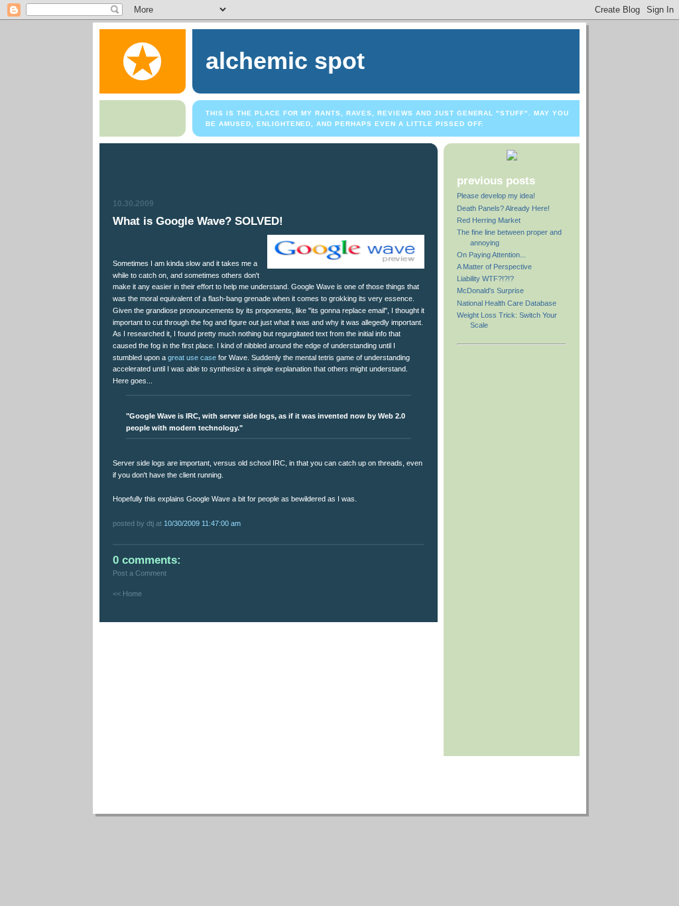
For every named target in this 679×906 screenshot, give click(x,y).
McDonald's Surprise (490, 290)
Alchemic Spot (285, 61)
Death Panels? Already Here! (503, 208)
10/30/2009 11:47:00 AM (202, 523)
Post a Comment (139, 573)
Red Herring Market (489, 220)
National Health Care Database (506, 303)
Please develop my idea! (496, 196)
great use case (192, 357)
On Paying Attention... (491, 255)
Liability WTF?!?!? (485, 279)
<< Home (127, 594)
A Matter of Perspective (494, 267)
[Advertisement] (270, 173)
